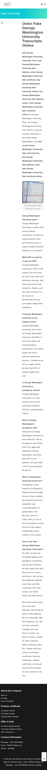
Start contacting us (7, 732)
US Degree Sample (8, 711)
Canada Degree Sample (9, 716)
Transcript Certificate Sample (11, 729)
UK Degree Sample (8, 713)
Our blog (4, 698)
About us (4, 695)
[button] (42, 5)
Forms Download (7, 701)
